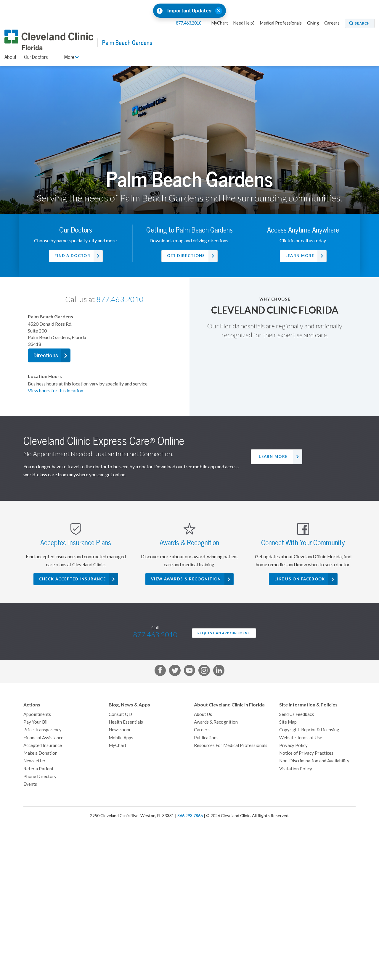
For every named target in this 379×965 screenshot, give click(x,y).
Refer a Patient (38, 769)
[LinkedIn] (218, 671)
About (10, 57)
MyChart (219, 23)
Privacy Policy (293, 745)
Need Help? (244, 23)
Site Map (288, 722)
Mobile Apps (121, 737)
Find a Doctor (72, 255)
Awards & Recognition (216, 722)
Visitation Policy (295, 769)
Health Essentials (126, 722)
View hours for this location (55, 390)
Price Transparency (42, 729)
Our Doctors (36, 57)
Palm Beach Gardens (127, 42)
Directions (45, 355)
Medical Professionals (281, 23)
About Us (203, 714)
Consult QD (120, 714)
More (69, 57)
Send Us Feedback (296, 714)
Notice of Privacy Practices (306, 753)
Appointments (37, 714)
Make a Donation (40, 753)
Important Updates (189, 11)
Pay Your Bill (36, 722)
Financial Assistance (43, 737)
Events (30, 784)
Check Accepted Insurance (72, 579)
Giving (313, 23)
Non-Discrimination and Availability (314, 761)
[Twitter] (174, 671)
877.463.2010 (189, 23)
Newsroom (119, 729)
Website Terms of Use (300, 737)
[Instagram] (204, 671)
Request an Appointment (223, 633)
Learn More (273, 456)
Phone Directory (40, 776)
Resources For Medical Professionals (230, 745)
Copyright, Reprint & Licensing (309, 729)
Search (362, 23)
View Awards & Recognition (186, 579)
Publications (206, 737)
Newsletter (34, 761)
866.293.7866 (190, 815)
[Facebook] (160, 671)
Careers (332, 23)
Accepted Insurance (42, 745)
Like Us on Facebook (299, 579)
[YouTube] (189, 671)
